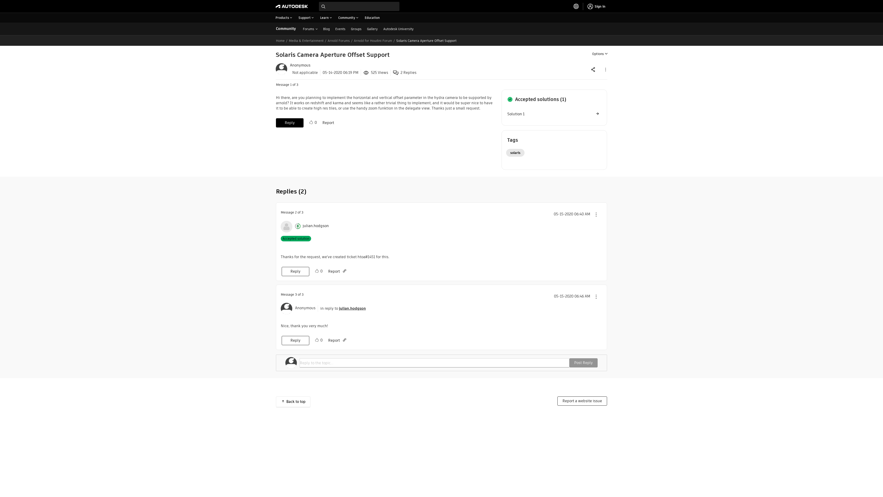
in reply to (343, 308)
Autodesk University (398, 29)
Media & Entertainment (306, 40)
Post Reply (583, 362)
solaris (515, 152)
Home (280, 40)
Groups (356, 29)
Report (328, 122)
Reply (290, 122)
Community (286, 28)
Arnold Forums (339, 40)
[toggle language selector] (576, 6)
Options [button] (598, 54)
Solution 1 (516, 114)
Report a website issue (582, 401)
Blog (326, 29)
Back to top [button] (296, 401)
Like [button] (311, 122)
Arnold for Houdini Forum (373, 40)
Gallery (372, 29)
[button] (605, 69)
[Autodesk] (292, 6)
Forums (308, 29)
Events (340, 29)
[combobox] (359, 6)
